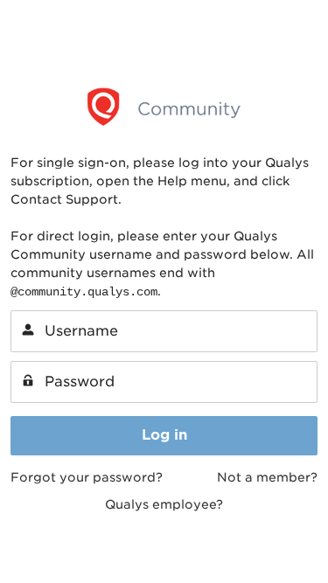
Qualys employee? (164, 504)
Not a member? (267, 477)
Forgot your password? (86, 477)
